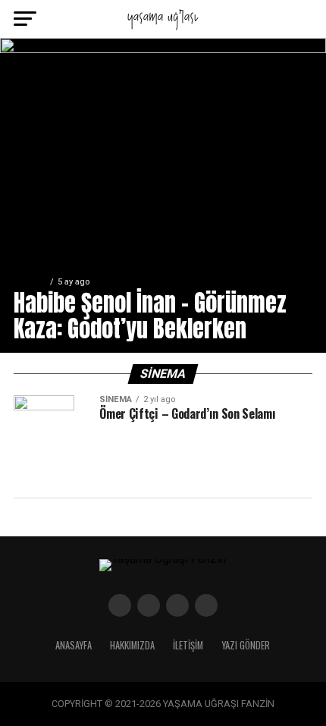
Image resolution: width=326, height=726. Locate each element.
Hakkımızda (132, 645)
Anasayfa (73, 645)
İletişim (188, 645)
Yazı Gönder (245, 645)
